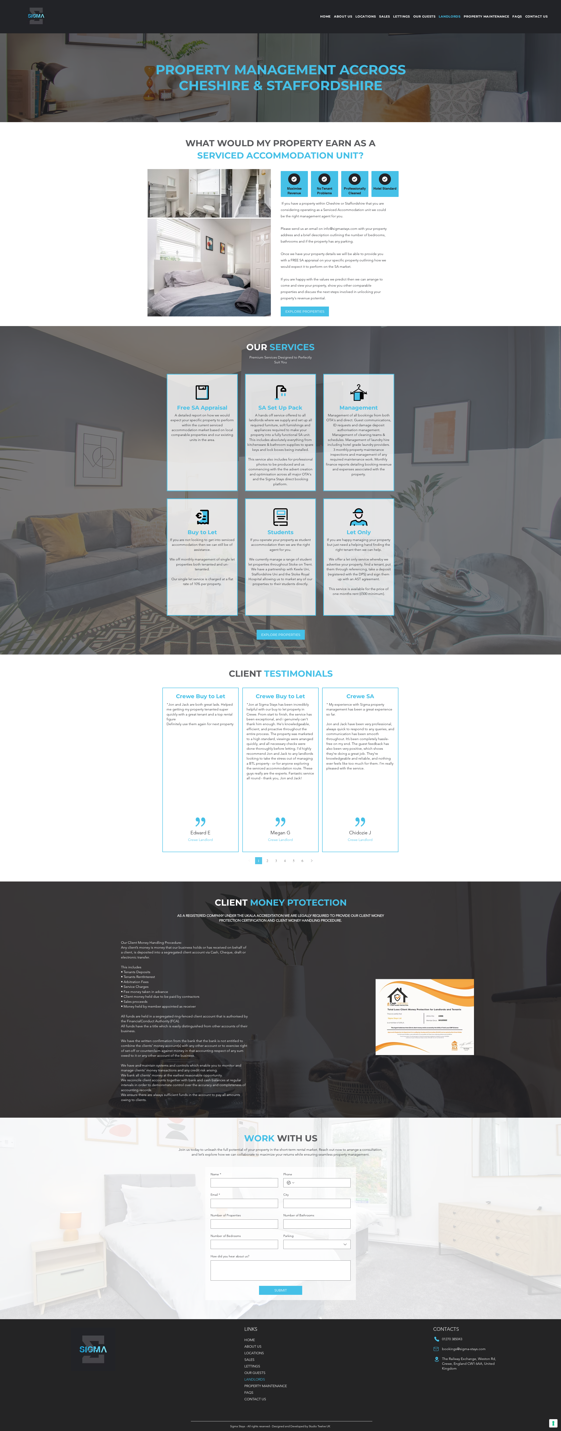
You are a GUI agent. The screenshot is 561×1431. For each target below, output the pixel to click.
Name (216, 1174)
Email (215, 1195)
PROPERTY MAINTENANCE (265, 1386)
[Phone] (437, 1339)
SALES (249, 1360)
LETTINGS (252, 1366)
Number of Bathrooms (298, 1215)
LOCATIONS (254, 1353)
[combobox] (317, 1244)
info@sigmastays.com (340, 229)
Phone (287, 1174)
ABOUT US (252, 1346)
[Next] (311, 860)
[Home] (294, 179)
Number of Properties (226, 1215)
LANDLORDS (254, 1379)
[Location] (202, 392)
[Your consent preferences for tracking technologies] (553, 1423)
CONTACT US (255, 1399)
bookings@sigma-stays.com (464, 1349)
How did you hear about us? (230, 1256)
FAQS (248, 1392)
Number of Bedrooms (226, 1236)
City (286, 1195)
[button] (401, 16)
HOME (249, 1340)
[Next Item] (263, 242)
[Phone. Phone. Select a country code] (290, 1182)
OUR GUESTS (254, 1373)
